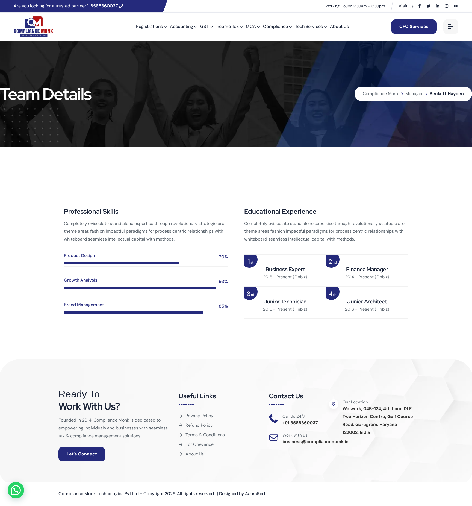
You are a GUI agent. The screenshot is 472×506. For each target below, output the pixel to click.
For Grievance (199, 444)
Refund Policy (199, 425)
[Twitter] (428, 6)
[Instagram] (446, 6)
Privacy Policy (199, 416)
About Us (339, 26)
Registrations (149, 26)
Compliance (275, 26)
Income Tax (227, 26)
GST (204, 26)
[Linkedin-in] (437, 6)
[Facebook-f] (419, 6)
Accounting (181, 26)
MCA (251, 26)
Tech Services (309, 26)
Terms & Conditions (205, 435)
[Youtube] (455, 6)
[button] (16, 490)
